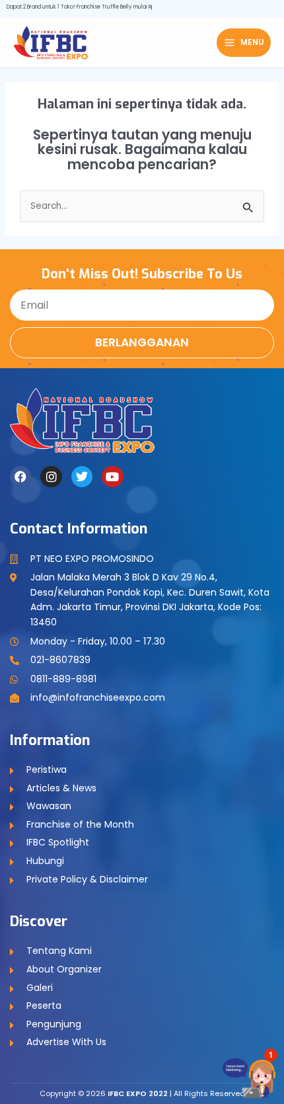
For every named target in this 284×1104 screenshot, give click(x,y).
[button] (255, 1071)
